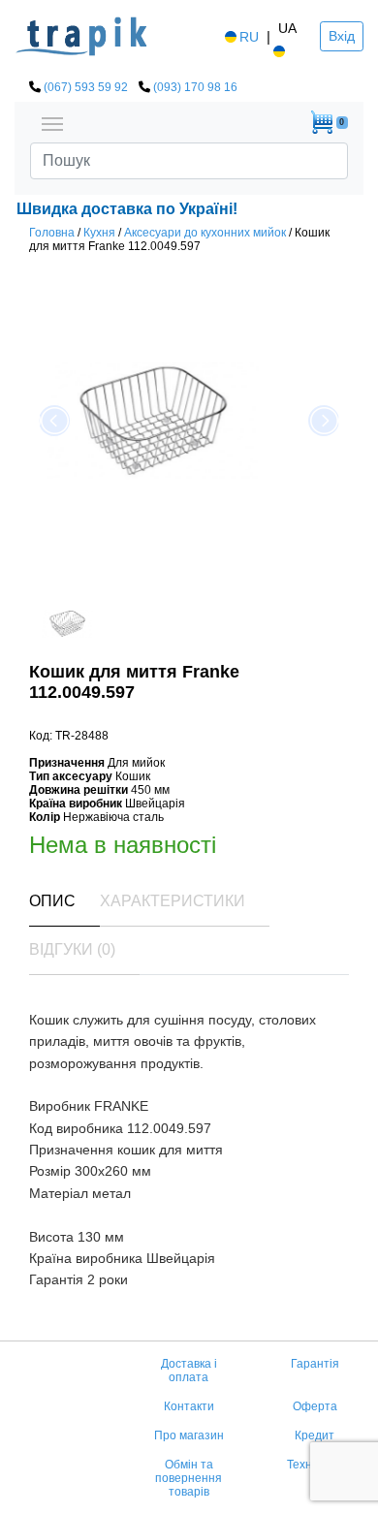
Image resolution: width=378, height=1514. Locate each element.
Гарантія (315, 1364)
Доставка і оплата (189, 1370)
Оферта (315, 1406)
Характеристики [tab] (172, 901)
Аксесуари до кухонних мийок (205, 232)
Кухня (99, 232)
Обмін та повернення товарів (188, 1478)
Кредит (314, 1435)
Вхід (342, 36)
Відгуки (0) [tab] (72, 949)
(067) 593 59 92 (86, 87)
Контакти (189, 1406)
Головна (52, 232)
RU (249, 37)
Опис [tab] (52, 901)
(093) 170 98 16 (195, 87)
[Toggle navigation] (52, 122)
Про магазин (189, 1435)
